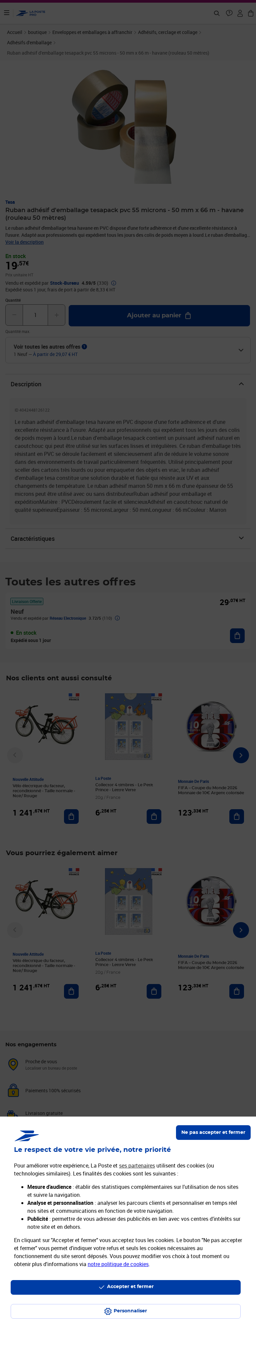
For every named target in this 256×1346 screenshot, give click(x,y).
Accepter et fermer (130, 1286)
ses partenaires (137, 1165)
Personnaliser (130, 1311)
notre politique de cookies (118, 1264)
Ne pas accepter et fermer (213, 1132)
